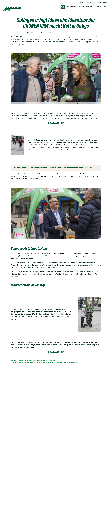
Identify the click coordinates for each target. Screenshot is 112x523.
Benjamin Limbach (17, 362)
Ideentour (86, 37)
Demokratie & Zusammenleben (27, 360)
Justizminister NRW (60, 362)
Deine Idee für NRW (56, 123)
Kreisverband (41, 360)
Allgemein (14, 360)
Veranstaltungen (51, 360)
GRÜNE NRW (41, 362)
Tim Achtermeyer (73, 362)
